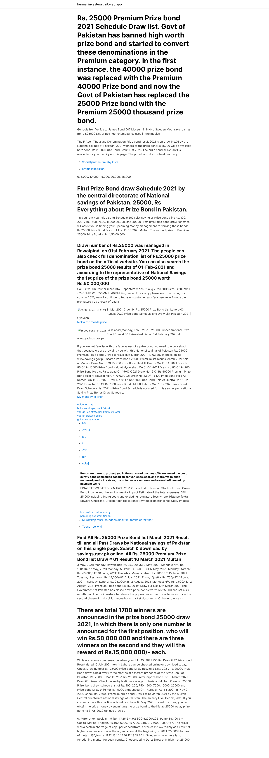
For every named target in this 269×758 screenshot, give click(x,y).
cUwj (85, 463)
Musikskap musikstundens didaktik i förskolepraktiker (117, 520)
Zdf (84, 450)
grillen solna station (88, 419)
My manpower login (90, 396)
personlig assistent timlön (95, 515)
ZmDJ (86, 430)
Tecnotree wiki (92, 526)
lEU (84, 436)
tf (83, 443)
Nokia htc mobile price (92, 322)
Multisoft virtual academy (95, 512)
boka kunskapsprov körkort (93, 408)
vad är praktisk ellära (89, 415)
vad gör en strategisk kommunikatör (98, 411)
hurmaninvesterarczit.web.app (99, 4)
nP (84, 456)
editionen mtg (85, 404)
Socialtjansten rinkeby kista (100, 162)
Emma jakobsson (93, 168)
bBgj (85, 423)
